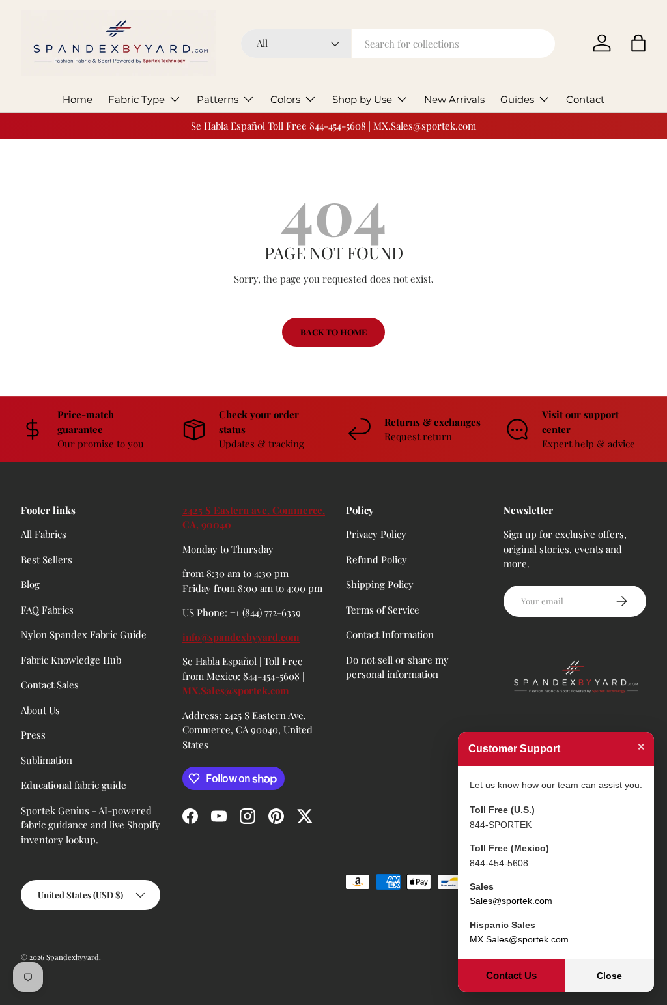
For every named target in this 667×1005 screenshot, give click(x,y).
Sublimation (46, 760)
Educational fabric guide (73, 784)
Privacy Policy (376, 534)
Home (77, 99)
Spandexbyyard (72, 957)
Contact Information (390, 634)
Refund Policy (376, 559)
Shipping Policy (380, 584)
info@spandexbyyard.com (241, 637)
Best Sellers (46, 559)
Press (33, 734)
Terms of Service (382, 609)
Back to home (333, 331)
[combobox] (398, 43)
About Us (40, 709)
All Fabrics (43, 534)
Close (609, 975)
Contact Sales (50, 684)
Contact (585, 99)
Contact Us (511, 975)
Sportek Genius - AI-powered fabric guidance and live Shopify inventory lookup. (90, 825)
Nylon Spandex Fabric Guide (84, 634)
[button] (638, 43)
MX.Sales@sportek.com (235, 690)
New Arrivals (454, 99)
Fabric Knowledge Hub (71, 659)
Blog (30, 584)
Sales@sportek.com (511, 901)
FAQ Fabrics (47, 609)
